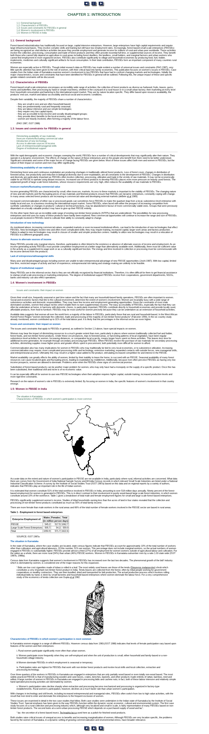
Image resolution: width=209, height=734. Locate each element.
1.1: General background (29, 23)
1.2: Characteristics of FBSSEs (32, 25)
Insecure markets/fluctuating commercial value (40, 138)
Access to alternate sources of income (36, 143)
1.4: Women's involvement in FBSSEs (36, 30)
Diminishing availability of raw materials (36, 136)
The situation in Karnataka (29, 396)
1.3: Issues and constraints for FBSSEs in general (41, 28)
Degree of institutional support (31, 148)
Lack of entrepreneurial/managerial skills (37, 146)
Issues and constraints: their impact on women (40, 290)
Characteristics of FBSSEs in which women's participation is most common (54, 399)
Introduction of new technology (32, 141)
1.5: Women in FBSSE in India (32, 33)
